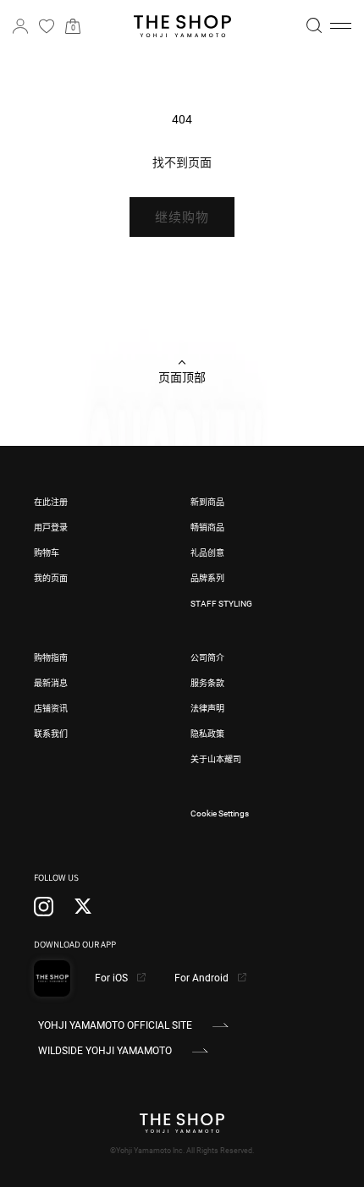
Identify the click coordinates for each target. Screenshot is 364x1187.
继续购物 (182, 217)
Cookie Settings (219, 813)
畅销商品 (207, 527)
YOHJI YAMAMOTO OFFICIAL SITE (115, 1025)
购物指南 (51, 657)
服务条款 (207, 683)
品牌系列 (207, 578)
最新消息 (51, 683)
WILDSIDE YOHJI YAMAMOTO (105, 1051)
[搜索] (314, 25)
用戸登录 (51, 527)
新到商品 (207, 502)
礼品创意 (207, 553)
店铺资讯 (51, 708)
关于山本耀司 (215, 759)
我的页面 (51, 578)
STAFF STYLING (221, 603)
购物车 (46, 553)
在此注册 (51, 502)
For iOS (112, 978)
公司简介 (207, 657)
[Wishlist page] (46, 26)
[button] (340, 26)
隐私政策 (207, 734)
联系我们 (51, 734)
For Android (202, 978)
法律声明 (207, 708)
